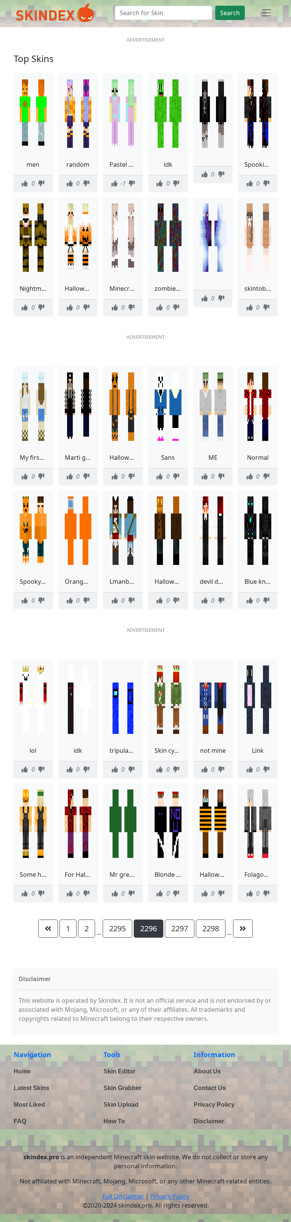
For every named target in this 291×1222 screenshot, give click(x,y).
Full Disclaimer (123, 1196)
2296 (148, 928)
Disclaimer (209, 1121)
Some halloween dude (51, 874)
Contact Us (210, 1088)
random (77, 164)
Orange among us (91, 581)
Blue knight (260, 581)
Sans (168, 457)
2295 (117, 928)
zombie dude (173, 288)
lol (33, 750)
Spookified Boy (265, 164)
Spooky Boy (36, 581)
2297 (179, 928)
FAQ (20, 1121)
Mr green (123, 874)
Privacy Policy (214, 1104)
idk (168, 164)
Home (22, 1071)
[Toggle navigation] (266, 12)
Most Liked (29, 1104)
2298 (210, 928)
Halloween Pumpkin (138, 457)
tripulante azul (130, 750)
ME (212, 457)
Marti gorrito (83, 457)
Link (258, 750)
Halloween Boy (221, 874)
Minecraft (124, 288)
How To (114, 1121)
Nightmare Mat (42, 288)
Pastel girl (124, 164)
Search (230, 13)
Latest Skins (31, 1088)
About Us (207, 1071)
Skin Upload (121, 1104)
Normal (258, 457)
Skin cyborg (171, 750)
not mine (213, 750)
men (33, 164)
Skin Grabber (122, 1088)
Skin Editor (119, 1071)
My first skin (37, 457)
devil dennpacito (223, 581)
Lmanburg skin (131, 581)
